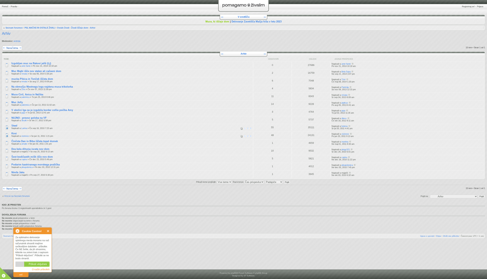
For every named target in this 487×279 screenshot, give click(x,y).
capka (24, 159)
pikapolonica (27, 167)
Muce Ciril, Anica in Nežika (27, 94)
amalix (24, 144)
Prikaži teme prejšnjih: (206, 182)
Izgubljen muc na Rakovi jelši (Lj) (31, 63)
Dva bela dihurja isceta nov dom (30, 149)
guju (23, 112)
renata (24, 74)
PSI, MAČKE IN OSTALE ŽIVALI (40, 28)
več (21, 274)
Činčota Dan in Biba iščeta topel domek (34, 141)
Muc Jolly (17, 102)
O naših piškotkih (41, 269)
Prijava (480, 6)
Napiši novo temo (10, 46)
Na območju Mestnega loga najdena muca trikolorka (42, 86)
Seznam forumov (14, 28)
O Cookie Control (17, 231)
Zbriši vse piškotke (451, 236)
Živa (23, 89)
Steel (14, 125)
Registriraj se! (468, 6)
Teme (6, 59)
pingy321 (345, 149)
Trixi (343, 79)
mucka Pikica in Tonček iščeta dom (32, 78)
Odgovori (273, 59)
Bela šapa (346, 71)
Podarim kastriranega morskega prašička (35, 164)
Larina (24, 128)
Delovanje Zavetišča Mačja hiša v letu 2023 (257, 21)
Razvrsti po (238, 182)
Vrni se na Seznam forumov (17, 196)
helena (344, 126)
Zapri (48, 231)
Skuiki (24, 120)
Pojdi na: (424, 196)
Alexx (344, 118)
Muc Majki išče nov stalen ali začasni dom (36, 71)
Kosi (14, 133)
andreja (17, 41)
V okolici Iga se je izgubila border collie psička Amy (42, 110)
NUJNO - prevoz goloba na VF (29, 117)
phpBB (234, 273)
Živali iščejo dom (79, 28)
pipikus (344, 103)
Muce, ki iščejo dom (217, 21)
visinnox (25, 136)
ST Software (249, 276)
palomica (25, 97)
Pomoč (5, 6)
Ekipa (438, 236)
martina (344, 142)
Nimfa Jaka (17, 172)
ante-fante (26, 66)
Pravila (14, 6)
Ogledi (312, 59)
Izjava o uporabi (427, 236)
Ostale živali (63, 28)
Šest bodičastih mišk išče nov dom (32, 156)
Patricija (345, 87)
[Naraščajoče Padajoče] (278, 182)
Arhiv (92, 28)
